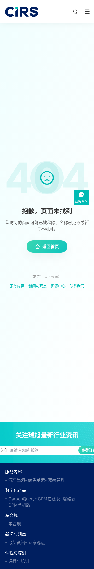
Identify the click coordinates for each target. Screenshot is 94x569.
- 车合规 (13, 523)
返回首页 (50, 246)
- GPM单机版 (17, 505)
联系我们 (77, 285)
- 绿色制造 (35, 480)
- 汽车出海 (15, 480)
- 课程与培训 (17, 561)
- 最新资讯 (15, 542)
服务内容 (17, 285)
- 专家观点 (35, 542)
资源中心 (58, 285)
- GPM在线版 (47, 498)
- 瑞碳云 (67, 498)
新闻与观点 (37, 285)
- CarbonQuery (20, 498)
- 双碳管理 (55, 480)
